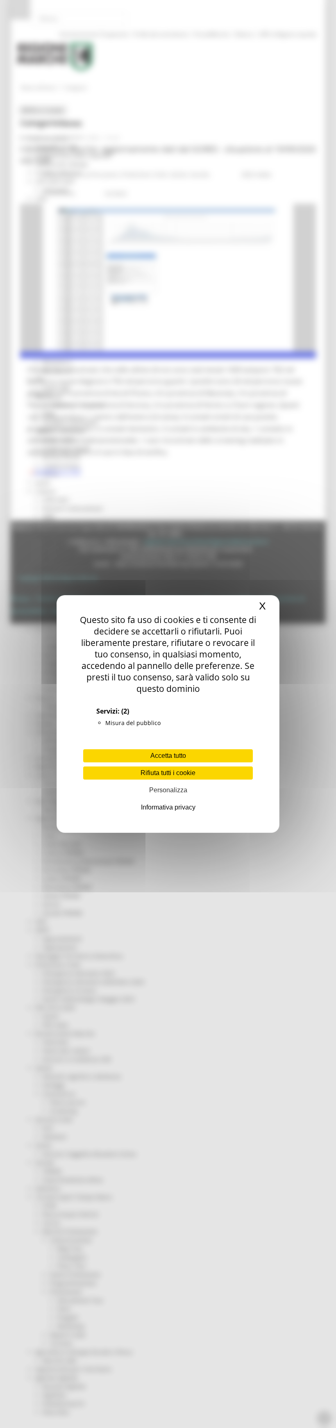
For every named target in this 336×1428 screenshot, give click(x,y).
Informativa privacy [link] (168, 807)
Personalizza (168, 790)
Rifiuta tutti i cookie (168, 772)
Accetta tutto (168, 755)
